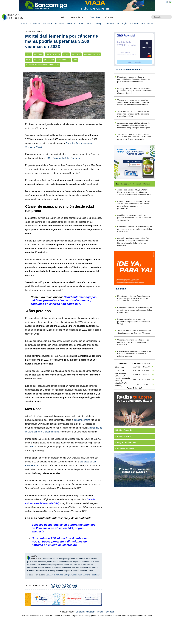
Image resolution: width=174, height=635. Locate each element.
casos (66, 54)
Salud (28, 54)
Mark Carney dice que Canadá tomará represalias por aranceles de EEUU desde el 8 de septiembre (133, 298)
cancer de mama (53, 54)
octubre (37, 59)
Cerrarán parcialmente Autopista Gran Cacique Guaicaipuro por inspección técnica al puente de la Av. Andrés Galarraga (133, 241)
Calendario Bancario (124, 449)
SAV (75, 59)
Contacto (109, 17)
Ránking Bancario (123, 430)
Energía (99, 23)
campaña (38, 54)
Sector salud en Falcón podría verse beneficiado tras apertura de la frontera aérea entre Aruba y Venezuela (134, 136)
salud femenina (63, 59)
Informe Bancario (123, 436)
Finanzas (59, 23)
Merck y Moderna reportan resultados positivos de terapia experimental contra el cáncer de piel (134, 90)
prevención (49, 59)
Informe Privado (77, 17)
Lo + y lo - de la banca (125, 442)
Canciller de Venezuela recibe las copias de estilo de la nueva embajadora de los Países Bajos (134, 229)
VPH (31, 446)
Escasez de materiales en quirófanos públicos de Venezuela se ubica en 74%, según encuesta (63, 528)
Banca (24, 23)
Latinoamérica (86, 23)
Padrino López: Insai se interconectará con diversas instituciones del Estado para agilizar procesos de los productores (133, 204)
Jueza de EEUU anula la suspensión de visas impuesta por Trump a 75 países (134, 332)
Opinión (110, 23)
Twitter (86, 575)
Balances (134, 23)
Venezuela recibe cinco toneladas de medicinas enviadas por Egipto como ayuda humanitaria (133, 113)
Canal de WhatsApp (54, 575)
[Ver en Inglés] (167, 2)
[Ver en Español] (170, 2)
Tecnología (121, 23)
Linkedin (80, 612)
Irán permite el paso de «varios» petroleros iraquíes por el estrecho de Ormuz (133, 321)
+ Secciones (147, 23)
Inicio (62, 17)
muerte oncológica (92, 54)
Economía (72, 23)
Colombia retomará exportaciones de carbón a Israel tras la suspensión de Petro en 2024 (133, 342)
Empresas (47, 23)
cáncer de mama (82, 420)
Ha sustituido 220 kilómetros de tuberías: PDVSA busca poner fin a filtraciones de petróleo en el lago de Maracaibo (60, 541)
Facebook (95, 575)
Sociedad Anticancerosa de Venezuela (42, 65)
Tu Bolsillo (35, 23)
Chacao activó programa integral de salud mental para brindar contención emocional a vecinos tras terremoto (133, 102)
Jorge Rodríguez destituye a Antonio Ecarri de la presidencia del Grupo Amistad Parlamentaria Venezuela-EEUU (134, 192)
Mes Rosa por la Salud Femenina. (64, 158)
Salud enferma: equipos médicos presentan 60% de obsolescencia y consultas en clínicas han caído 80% (64, 300)
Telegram (68, 575)
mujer (28, 59)
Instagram (77, 575)
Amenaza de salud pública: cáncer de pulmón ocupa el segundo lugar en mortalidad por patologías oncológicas (133, 125)
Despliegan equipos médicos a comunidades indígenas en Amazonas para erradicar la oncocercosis (133, 79)
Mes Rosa (76, 54)
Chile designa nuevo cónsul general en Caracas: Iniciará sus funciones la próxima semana (134, 353)
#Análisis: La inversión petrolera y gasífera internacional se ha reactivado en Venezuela (134, 217)
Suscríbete (95, 17)
